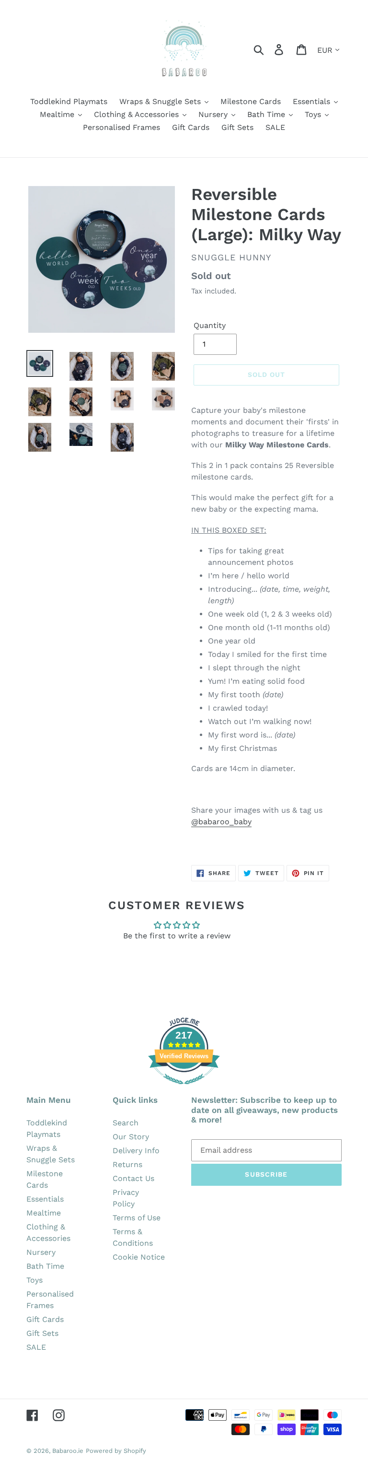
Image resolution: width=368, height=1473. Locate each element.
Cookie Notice (139, 1257)
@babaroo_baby (221, 821)
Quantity (210, 325)
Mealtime (43, 1212)
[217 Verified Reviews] (184, 1089)
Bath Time (45, 1266)
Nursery (41, 1252)
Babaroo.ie (67, 1450)
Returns (127, 1164)
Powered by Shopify (116, 1450)
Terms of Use (137, 1217)
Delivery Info (136, 1150)
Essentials (45, 1199)
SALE (36, 1347)
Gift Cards (45, 1319)
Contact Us (133, 1178)
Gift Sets (42, 1333)
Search (125, 1122)
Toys (34, 1280)
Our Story (131, 1136)
